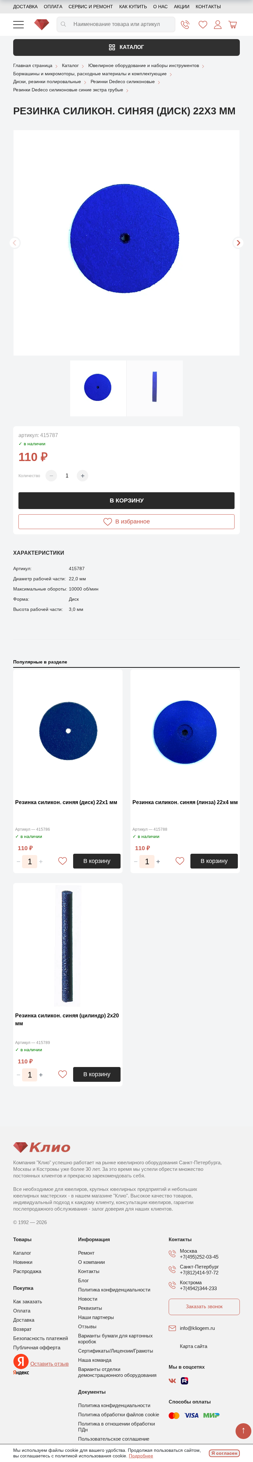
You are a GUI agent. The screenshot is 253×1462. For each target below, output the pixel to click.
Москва (188, 1251)
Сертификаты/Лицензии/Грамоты (115, 1351)
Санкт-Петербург (199, 1266)
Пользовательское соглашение (113, 1439)
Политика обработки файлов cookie (118, 1414)
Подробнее (141, 1455)
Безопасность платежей (40, 1338)
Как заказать (27, 1301)
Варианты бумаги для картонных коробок (115, 1338)
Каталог (131, 47)
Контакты (208, 6)
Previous (14, 243)
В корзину (127, 500)
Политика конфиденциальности (114, 1289)
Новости (87, 1299)
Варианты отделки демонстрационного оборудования (117, 1372)
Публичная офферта (36, 1347)
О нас (160, 6)
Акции (181, 6)
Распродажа (27, 1271)
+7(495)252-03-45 (199, 1257)
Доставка (25, 6)
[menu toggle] (18, 24)
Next (238, 243)
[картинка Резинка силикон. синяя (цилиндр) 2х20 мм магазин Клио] (68, 946)
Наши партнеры (96, 1317)
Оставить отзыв (49, 1364)
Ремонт (86, 1253)
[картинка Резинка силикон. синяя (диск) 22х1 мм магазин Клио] (68, 732)
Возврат (22, 1329)
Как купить (133, 6)
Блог (83, 1280)
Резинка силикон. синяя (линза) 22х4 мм (185, 802)
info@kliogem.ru (197, 1328)
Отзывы (87, 1326)
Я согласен (224, 1453)
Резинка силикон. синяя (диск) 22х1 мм (66, 802)
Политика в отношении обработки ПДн (116, 1426)
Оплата (53, 6)
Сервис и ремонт (91, 6)
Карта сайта (193, 1346)
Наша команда (94, 1360)
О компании (91, 1262)
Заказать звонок (204, 1306)
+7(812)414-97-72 (199, 1272)
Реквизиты (90, 1308)
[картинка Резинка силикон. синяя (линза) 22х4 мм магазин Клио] (185, 732)
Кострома (191, 1282)
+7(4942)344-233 (198, 1288)
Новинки (22, 1262)
